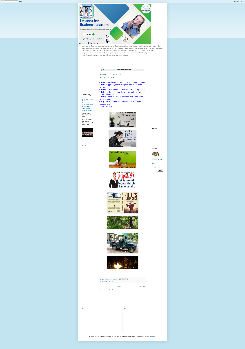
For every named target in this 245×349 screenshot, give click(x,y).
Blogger (153, 336)
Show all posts (138, 70)
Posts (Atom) (109, 289)
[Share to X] (124, 279)
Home (119, 286)
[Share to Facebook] (125, 279)
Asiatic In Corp (158, 159)
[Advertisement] (104, 61)
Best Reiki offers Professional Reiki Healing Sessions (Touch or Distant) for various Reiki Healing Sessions (87, 104)
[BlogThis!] (122, 279)
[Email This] (120, 279)
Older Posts (142, 286)
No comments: (113, 279)
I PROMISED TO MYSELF (111, 74)
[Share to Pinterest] (127, 279)
